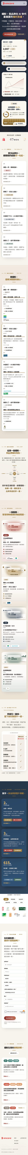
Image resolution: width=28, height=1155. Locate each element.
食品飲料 (21, 899)
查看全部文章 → (14, 1053)
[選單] (24, 3)
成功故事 (16, 1140)
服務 (15, 1138)
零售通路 (13, 899)
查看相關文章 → (7, 181)
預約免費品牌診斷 (9, 34)
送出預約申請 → (10, 1018)
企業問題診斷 (23, 1138)
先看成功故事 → (21, 34)
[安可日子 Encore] (8, 3)
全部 (6, 899)
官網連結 (6, 968)
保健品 (15, 902)
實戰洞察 (16, 1143)
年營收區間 (7, 975)
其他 (21, 902)
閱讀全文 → (7, 1076)
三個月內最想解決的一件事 (10, 989)
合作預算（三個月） (8, 982)
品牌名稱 (6, 961)
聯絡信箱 (6, 1003)
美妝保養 (8, 902)
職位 (5, 996)
